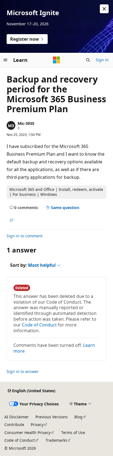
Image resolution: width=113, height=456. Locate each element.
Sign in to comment (25, 235)
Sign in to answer (23, 371)
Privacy (37, 424)
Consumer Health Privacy (27, 432)
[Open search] (88, 60)
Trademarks (56, 440)
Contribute (14, 424)
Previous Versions (51, 416)
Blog (78, 416)
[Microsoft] (56, 60)
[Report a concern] (11, 220)
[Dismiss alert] (104, 8)
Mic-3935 (26, 123)
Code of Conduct (39, 325)
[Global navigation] (5, 60)
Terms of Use (73, 432)
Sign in (102, 59)
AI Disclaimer (16, 416)
